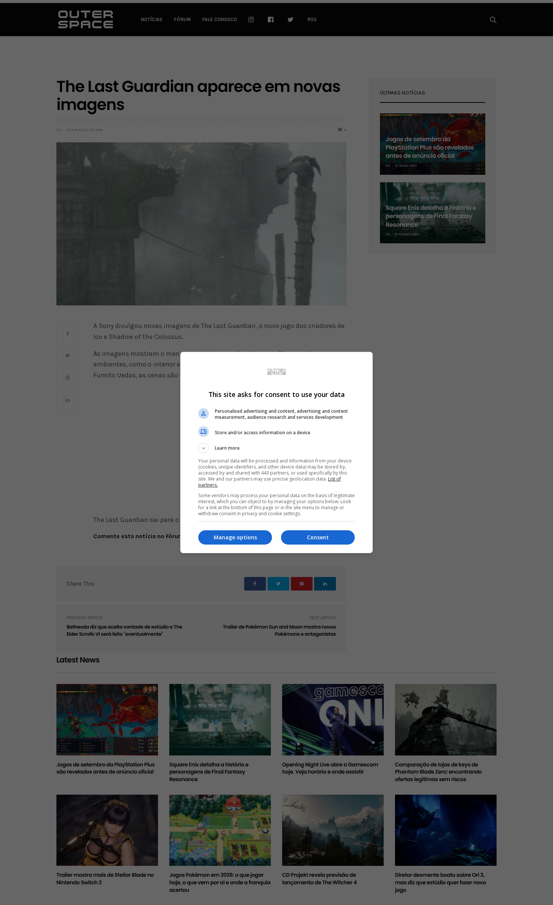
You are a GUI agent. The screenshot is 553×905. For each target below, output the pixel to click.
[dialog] (276, 452)
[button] (276, 448)
